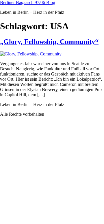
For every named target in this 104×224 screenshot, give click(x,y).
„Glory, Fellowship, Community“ (49, 41)
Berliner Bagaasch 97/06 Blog (27, 2)
